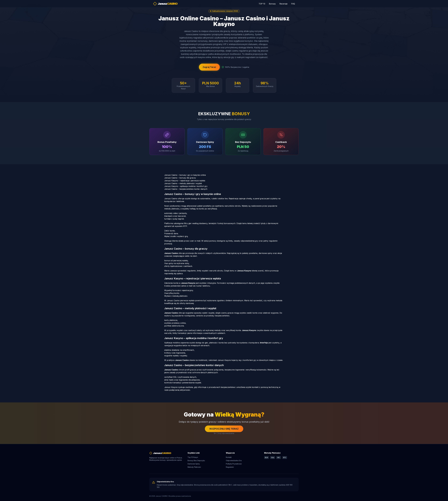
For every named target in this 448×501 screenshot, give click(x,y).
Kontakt (229, 457)
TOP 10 (262, 4)
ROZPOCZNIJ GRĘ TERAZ (224, 428)
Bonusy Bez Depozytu (196, 461)
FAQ (293, 4)
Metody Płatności (194, 467)
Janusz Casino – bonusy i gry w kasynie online (185, 175)
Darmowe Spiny (194, 464)
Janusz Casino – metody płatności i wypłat (183, 183)
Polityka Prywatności (234, 464)
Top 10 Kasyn (193, 457)
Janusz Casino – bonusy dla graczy (180, 178)
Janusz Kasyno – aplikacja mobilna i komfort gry (185, 186)
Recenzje (283, 4)
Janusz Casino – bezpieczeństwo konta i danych (185, 189)
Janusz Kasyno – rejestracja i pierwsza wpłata (184, 180)
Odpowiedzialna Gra (234, 461)
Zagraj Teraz (209, 67)
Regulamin (230, 467)
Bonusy (272, 4)
